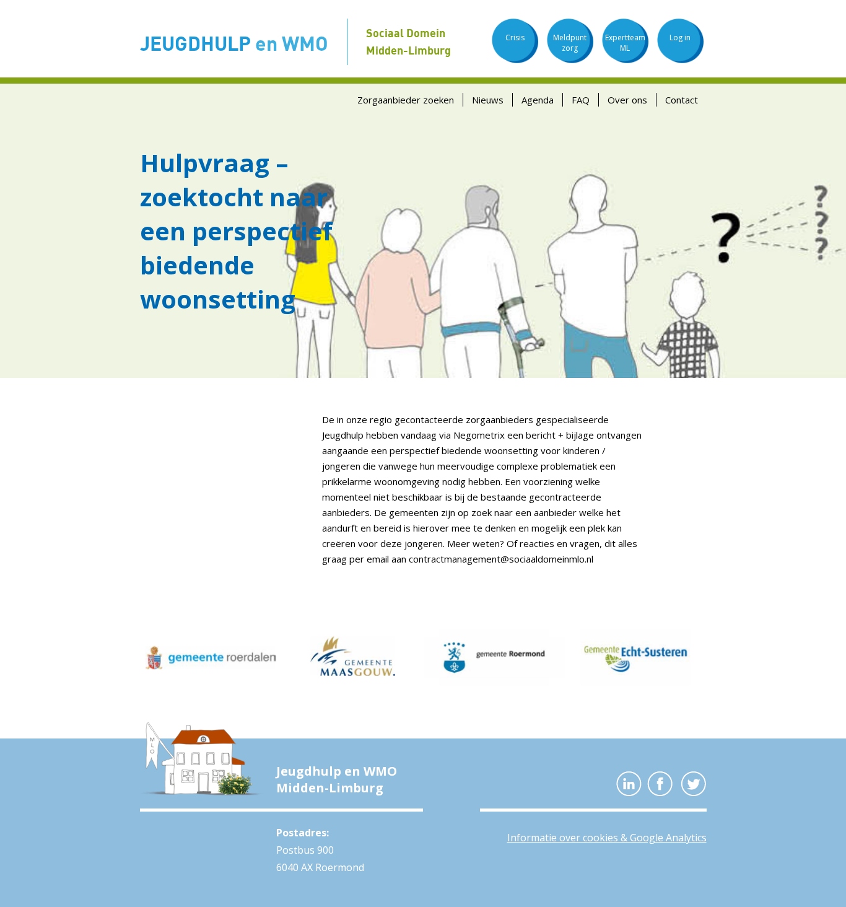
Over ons (627, 100)
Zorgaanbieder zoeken (405, 100)
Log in (680, 37)
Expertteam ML (625, 42)
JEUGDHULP (234, 43)
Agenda (537, 100)
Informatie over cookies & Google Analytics (607, 837)
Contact (681, 100)
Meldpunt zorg (570, 42)
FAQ (581, 100)
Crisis (515, 37)
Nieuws (488, 100)
